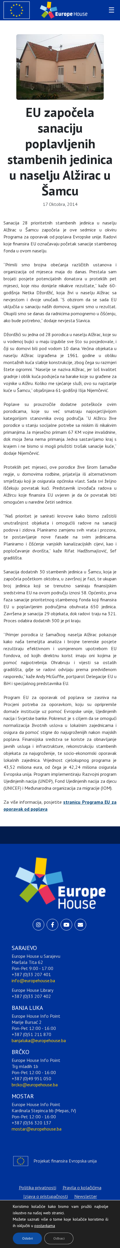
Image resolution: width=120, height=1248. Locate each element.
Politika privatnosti (37, 1187)
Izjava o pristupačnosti (45, 1196)
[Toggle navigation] (111, 10)
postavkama (40, 1224)
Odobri (27, 1238)
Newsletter (85, 1196)
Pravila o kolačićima (82, 1187)
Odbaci (59, 1238)
